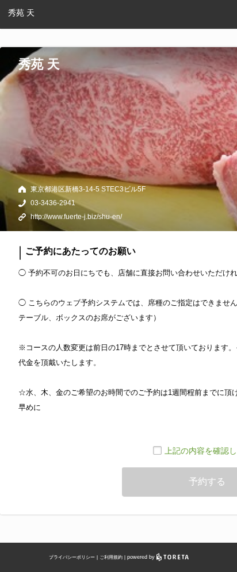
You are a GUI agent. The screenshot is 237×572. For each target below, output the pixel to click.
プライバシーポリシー (72, 557)
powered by (141, 557)
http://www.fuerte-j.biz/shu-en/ (76, 217)
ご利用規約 (111, 557)
